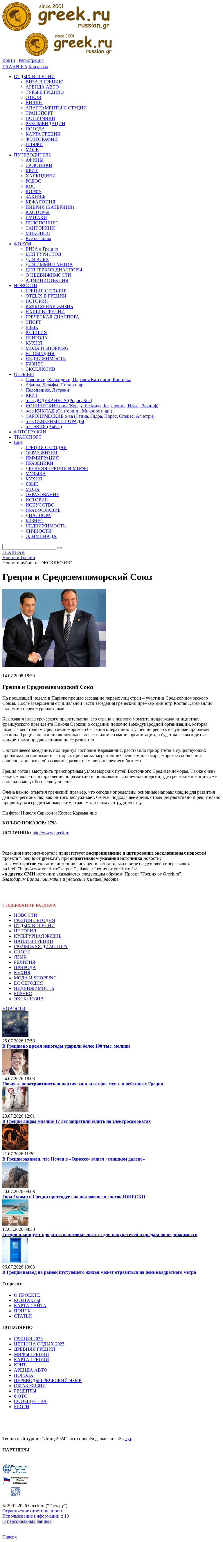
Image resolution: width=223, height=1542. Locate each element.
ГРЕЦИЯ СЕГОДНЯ (34, 920)
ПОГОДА (23, 1375)
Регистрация (31, 60)
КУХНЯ (22, 972)
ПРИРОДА (25, 967)
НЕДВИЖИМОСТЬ (34, 988)
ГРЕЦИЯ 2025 (28, 1338)
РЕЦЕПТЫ (25, 1390)
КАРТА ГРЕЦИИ (31, 1359)
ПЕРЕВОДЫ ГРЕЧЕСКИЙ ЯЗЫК (48, 1380)
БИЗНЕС (23, 993)
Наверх (9, 1536)
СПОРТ (22, 951)
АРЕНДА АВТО (30, 1370)
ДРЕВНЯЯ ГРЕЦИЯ (34, 1349)
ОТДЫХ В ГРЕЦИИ (34, 925)
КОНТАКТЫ (27, 1300)
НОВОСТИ (25, 915)
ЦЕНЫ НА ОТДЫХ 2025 (39, 1343)
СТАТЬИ (23, 1316)
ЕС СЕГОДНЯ (28, 983)
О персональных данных (27, 1521)
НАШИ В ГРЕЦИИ (33, 941)
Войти (8, 60)
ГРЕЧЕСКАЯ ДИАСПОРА (41, 946)
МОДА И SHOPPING (35, 977)
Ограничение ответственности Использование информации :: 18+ (36, 1513)
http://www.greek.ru (51, 832)
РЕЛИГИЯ (24, 962)
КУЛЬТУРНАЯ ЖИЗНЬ (37, 936)
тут (128, 1438)
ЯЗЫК (20, 956)
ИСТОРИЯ (25, 930)
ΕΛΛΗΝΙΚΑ (14, 66)
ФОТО (21, 1396)
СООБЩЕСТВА (30, 1401)
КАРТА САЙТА (30, 1305)
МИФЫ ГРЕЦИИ (31, 1354)
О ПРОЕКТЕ (27, 1295)
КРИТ (20, 1364)
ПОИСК (22, 1310)
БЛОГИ (21, 1406)
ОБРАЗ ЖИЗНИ (30, 1385)
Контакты (38, 66)
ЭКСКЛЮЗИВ (29, 998)
